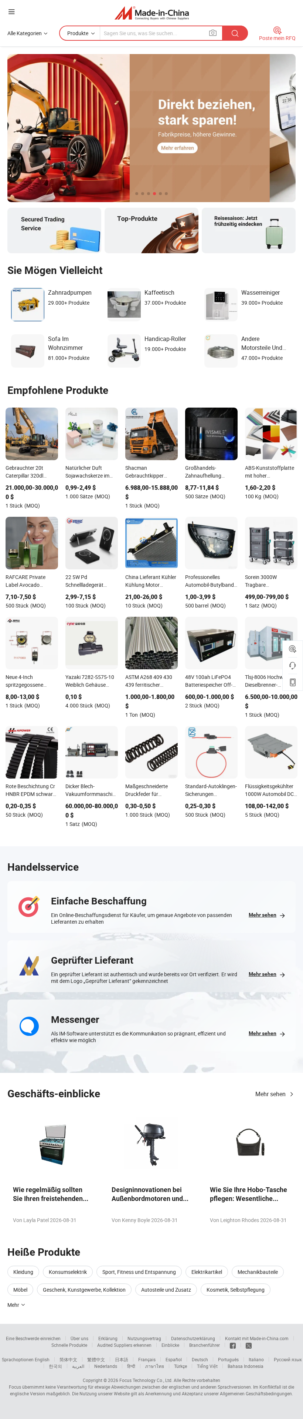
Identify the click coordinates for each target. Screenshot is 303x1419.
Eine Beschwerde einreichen (33, 1338)
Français (147, 1359)
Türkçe (180, 1366)
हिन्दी (131, 1366)
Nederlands (105, 1366)
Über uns (79, 1338)
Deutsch (200, 1359)
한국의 (55, 1366)
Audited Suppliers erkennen (124, 1345)
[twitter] (249, 1345)
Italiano (256, 1359)
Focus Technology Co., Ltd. (146, 1380)
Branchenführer (204, 1345)
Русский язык (288, 1359)
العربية (78, 1366)
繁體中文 (96, 1359)
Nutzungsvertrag (144, 1338)
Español (174, 1359)
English (42, 1359)
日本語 (121, 1359)
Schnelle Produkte (69, 1345)
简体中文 (68, 1359)
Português (228, 1359)
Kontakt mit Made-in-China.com (257, 1338)
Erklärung (108, 1338)
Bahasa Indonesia (245, 1366)
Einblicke (170, 1345)
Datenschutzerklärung (193, 1338)
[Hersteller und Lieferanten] (152, 13)
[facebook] (233, 1345)
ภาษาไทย (154, 1366)
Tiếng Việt (207, 1366)
